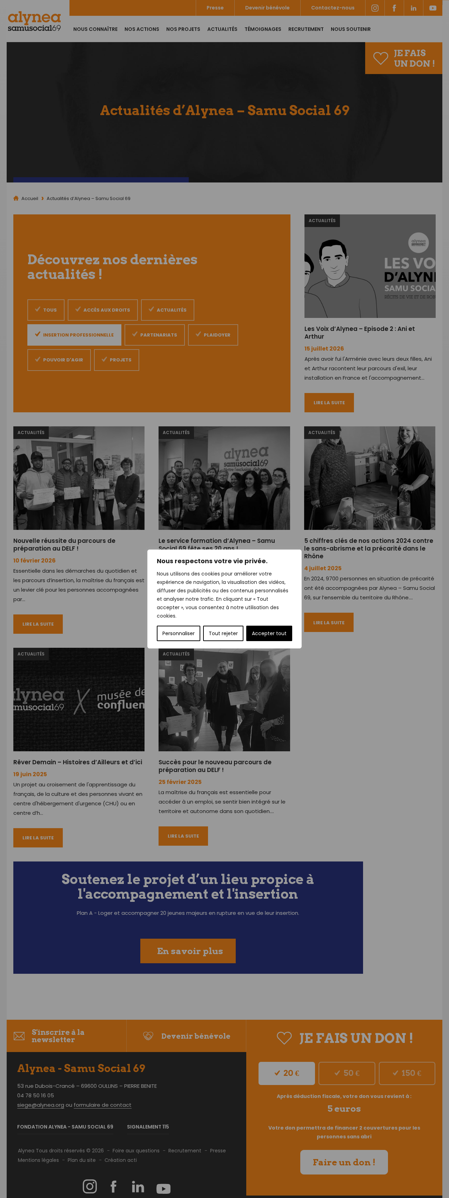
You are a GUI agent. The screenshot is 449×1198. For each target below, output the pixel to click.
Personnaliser (178, 633)
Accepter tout (269, 633)
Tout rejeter (223, 633)
